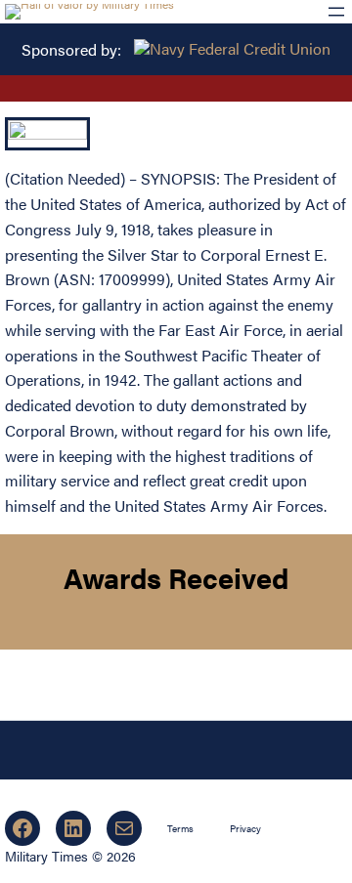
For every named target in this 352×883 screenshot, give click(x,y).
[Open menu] (336, 11)
